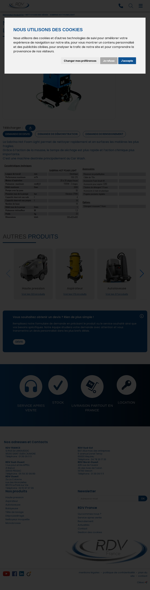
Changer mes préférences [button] (80, 60)
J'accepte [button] (127, 60)
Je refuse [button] (109, 60)
